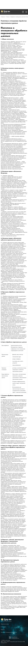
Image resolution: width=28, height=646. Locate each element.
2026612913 (4, 642)
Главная (3, 17)
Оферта (3, 629)
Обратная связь (5, 624)
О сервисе (3, 627)
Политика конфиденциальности (9, 632)
